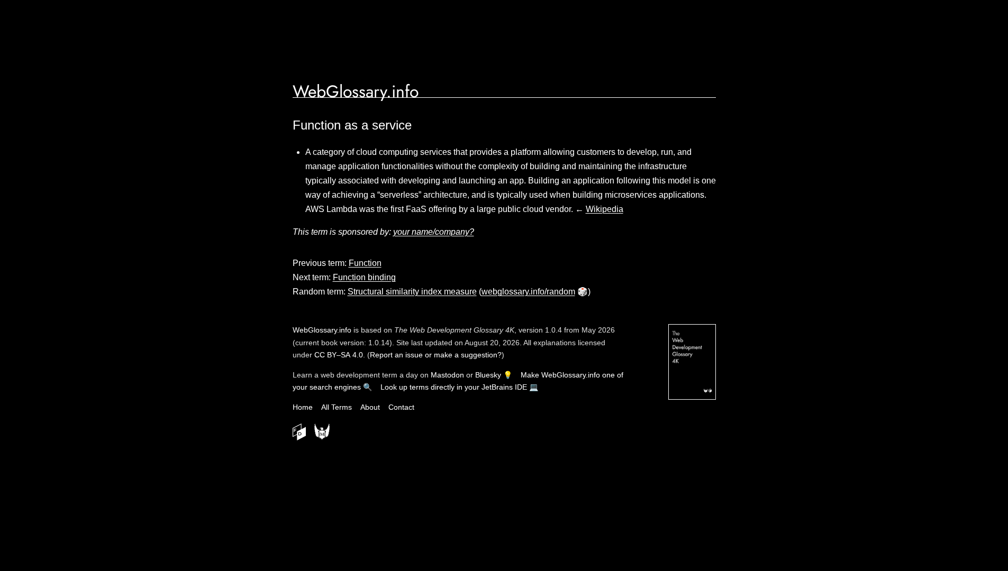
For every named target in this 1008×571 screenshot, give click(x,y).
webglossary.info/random (528, 291)
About (370, 407)
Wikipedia (604, 209)
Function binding (364, 277)
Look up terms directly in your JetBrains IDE (453, 387)
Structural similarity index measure (412, 291)
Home (303, 407)
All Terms (336, 407)
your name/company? (433, 231)
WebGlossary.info (356, 91)
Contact (401, 407)
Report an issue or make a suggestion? (436, 355)
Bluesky (488, 375)
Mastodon (447, 375)
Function (365, 263)
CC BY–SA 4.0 (338, 355)
